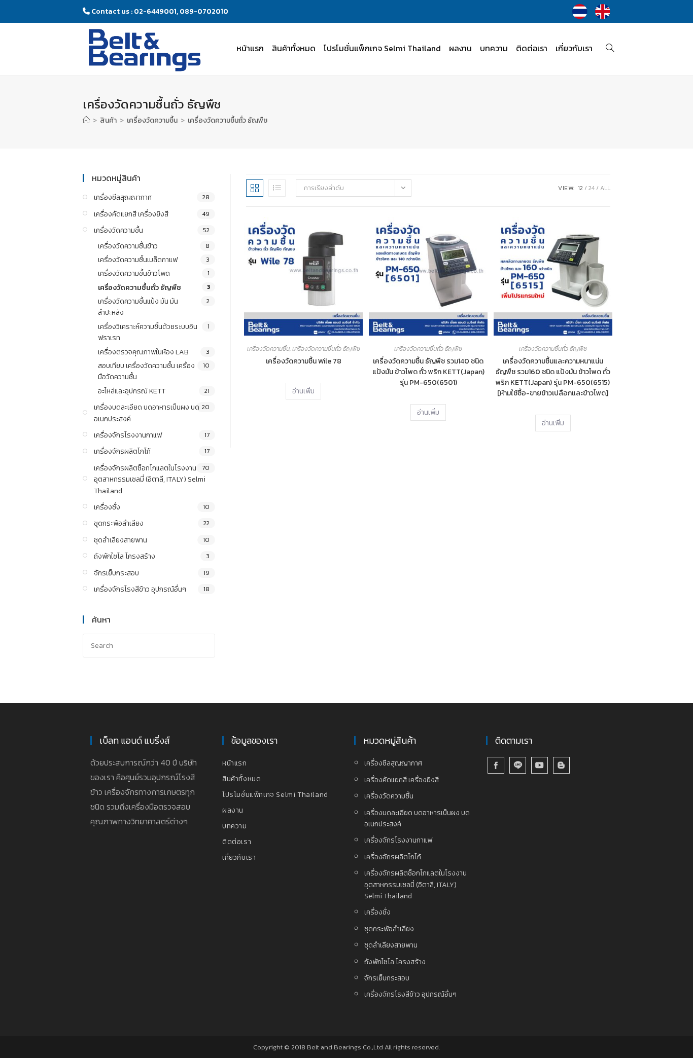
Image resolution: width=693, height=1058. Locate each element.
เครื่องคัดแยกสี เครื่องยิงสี (131, 214)
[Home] (86, 120)
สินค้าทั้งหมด (241, 779)
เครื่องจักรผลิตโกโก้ (122, 451)
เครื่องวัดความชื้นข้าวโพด (134, 273)
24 (591, 188)
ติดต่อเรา (236, 841)
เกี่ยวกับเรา (239, 857)
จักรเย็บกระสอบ (116, 573)
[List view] (277, 188)
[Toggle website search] (610, 48)
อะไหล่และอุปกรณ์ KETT (131, 391)
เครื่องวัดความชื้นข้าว (128, 246)
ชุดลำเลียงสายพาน (120, 540)
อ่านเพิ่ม (303, 391)
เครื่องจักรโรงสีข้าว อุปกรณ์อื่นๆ (140, 589)
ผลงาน (233, 810)
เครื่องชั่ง (107, 507)
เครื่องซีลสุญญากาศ (123, 197)
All (605, 188)
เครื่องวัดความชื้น (268, 348)
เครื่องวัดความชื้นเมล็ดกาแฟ (138, 259)
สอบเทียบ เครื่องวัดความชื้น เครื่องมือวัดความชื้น (146, 371)
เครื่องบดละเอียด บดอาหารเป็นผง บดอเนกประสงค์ (146, 413)
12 (580, 188)
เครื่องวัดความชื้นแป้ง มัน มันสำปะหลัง (138, 307)
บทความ (234, 826)
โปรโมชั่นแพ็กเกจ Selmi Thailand (275, 794)
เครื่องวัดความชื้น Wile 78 (303, 361)
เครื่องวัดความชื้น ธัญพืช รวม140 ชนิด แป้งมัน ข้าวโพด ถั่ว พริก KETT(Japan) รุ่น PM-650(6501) (428, 372)
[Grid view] (254, 188)
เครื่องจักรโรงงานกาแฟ (128, 435)
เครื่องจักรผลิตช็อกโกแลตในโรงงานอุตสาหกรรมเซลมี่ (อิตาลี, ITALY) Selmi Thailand (149, 479)
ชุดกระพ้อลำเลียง (119, 523)
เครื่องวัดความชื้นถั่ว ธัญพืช (227, 120)
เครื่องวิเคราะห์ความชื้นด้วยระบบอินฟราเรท (147, 332)
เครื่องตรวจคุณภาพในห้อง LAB (143, 352)
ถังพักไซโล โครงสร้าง (124, 556)
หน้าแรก (234, 763)
